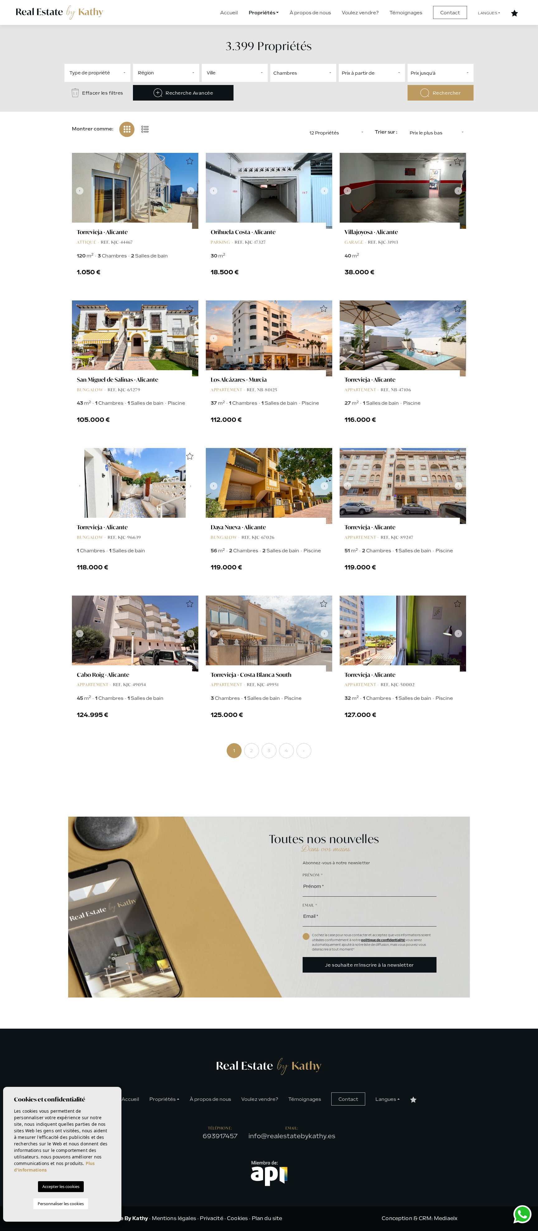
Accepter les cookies (60, 1186)
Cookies (237, 1218)
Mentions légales (174, 1218)
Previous (78, 191)
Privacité (211, 1218)
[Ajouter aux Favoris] (189, 161)
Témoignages (405, 13)
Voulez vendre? (360, 13)
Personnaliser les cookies (61, 1203)
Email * (310, 905)
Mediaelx (445, 1218)
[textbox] (115, 73)
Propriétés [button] (262, 13)
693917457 (220, 1136)
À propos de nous (310, 13)
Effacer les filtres (102, 93)
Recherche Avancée (189, 93)
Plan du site (267, 1218)
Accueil (229, 13)
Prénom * (313, 875)
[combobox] (97, 73)
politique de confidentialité (383, 940)
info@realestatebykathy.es (291, 1136)
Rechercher (446, 93)
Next (192, 191)
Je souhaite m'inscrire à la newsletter (369, 965)
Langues (487, 13)
